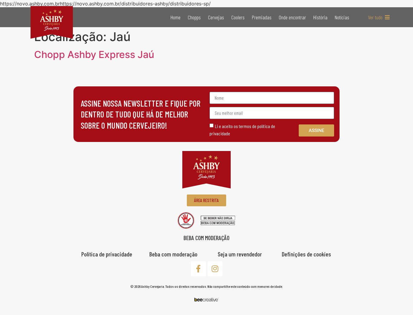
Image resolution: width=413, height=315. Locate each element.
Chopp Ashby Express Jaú (94, 54)
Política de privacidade (106, 254)
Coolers (238, 17)
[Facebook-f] (198, 268)
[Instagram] (215, 268)
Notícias (342, 17)
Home (175, 17)
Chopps (194, 17)
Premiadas (262, 17)
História (320, 17)
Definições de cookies (306, 254)
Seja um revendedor (240, 254)
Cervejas (216, 17)
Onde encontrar (292, 17)
